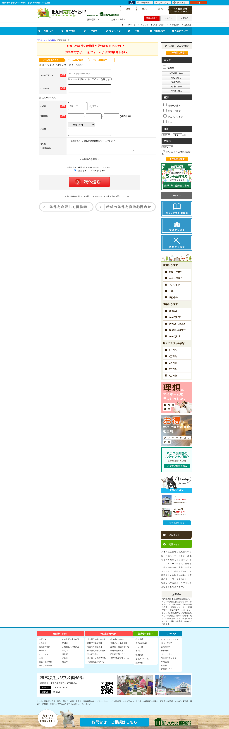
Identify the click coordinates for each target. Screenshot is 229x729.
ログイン (168, 18)
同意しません (100, 170)
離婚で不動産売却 (94, 643)
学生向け (139, 655)
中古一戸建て (174, 111)
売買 (144, 8)
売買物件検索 (44, 647)
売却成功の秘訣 (117, 639)
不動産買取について (95, 662)
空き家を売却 (92, 654)
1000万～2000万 (177, 323)
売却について (181, 31)
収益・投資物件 (45, 662)
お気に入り (163, 3)
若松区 (65, 654)
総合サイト (174, 535)
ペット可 (139, 647)
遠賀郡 (65, 662)
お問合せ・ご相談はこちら (115, 722)
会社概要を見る (176, 523)
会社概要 (188, 25)
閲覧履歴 (181, 3)
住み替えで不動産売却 (96, 650)
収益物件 (173, 297)
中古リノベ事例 (45, 665)
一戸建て (93, 31)
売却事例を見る (117, 650)
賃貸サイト (174, 544)
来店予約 (184, 18)
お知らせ (144, 25)
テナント (139, 651)
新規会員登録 (151, 18)
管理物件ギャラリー (169, 658)
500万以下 (174, 311)
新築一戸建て (174, 105)
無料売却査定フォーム (119, 658)
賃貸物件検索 (141, 643)
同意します (81, 170)
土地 (137, 31)
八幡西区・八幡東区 (70, 647)
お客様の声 (174, 25)
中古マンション (175, 116)
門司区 (65, 643)
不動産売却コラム (117, 654)
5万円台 (173, 350)
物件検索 (70, 31)
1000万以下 (175, 317)
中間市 (65, 650)
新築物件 (139, 663)
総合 (128, 8)
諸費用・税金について (119, 647)
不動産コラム (166, 669)
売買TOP (48, 31)
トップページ (130, 25)
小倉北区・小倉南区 (70, 639)
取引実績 (165, 662)
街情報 (164, 665)
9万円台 (173, 375)
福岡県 (170, 68)
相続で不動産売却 (94, 647)
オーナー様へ (166, 654)
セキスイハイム (142, 659)
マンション (115, 31)
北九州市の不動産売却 (96, 639)
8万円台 (173, 369)
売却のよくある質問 (118, 643)
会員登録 (42, 643)
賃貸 (160, 8)
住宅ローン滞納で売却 (96, 658)
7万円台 (173, 363)
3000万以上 (175, 336)
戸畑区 (65, 658)
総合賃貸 (139, 639)
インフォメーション (169, 639)
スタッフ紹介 (159, 25)
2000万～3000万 (177, 330)
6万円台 (173, 356)
